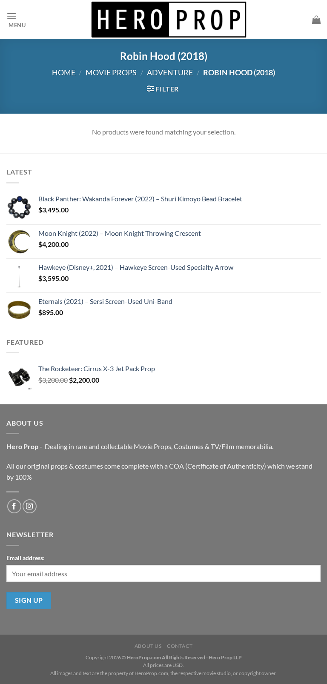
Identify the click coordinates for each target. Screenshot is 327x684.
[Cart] (316, 19)
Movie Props (111, 72)
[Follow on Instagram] (30, 506)
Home (63, 72)
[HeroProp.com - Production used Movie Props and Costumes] (169, 19)
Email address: (25, 557)
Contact (179, 646)
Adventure (170, 72)
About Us (148, 646)
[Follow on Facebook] (14, 506)
